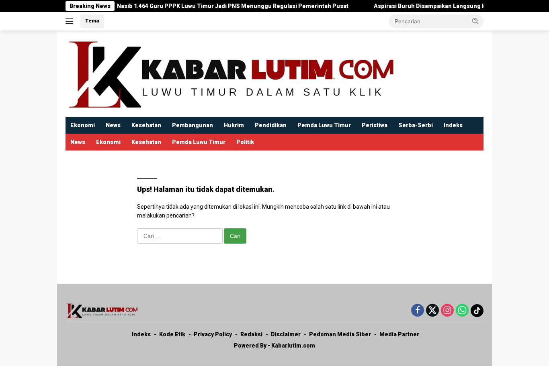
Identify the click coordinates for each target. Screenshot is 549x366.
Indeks (453, 125)
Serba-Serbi (415, 125)
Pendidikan (271, 125)
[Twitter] (432, 311)
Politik (245, 142)
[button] (475, 20)
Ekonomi (82, 125)
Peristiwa (374, 125)
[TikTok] (477, 310)
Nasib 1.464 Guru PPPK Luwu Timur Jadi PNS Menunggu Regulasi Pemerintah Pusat (225, 6)
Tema (92, 21)
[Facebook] (417, 311)
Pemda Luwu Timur (324, 125)
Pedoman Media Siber (340, 334)
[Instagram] (447, 311)
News (113, 125)
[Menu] (71, 21)
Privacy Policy (213, 334)
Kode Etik (172, 334)
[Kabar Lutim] (230, 73)
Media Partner (399, 334)
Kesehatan (146, 125)
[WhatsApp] (462, 311)
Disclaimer (286, 334)
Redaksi (251, 334)
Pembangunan (192, 125)
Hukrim (234, 125)
